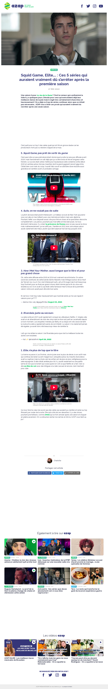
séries (54, 70)
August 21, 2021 (55, 302)
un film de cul (30, 366)
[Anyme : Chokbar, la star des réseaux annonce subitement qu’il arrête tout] (20, 547)
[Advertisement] (54, 126)
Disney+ (63, 308)
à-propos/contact (67, 686)
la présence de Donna (55, 224)
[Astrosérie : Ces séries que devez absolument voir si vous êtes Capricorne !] (54, 576)
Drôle (47, 415)
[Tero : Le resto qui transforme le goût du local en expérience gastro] (87, 576)
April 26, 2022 (45, 339)
